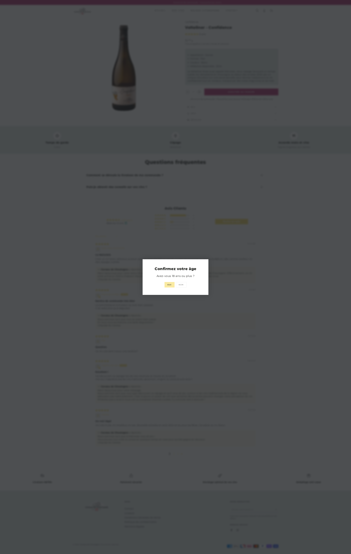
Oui (169, 285)
